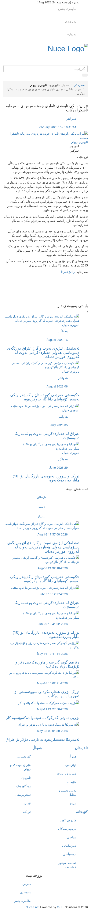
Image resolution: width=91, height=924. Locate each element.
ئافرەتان (81, 747)
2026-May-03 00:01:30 (52, 731)
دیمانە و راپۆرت (66, 773)
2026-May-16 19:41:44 (52, 653)
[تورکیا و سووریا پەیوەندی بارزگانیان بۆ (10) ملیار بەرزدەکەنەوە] (41, 445)
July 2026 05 (59, 425)
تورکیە (27, 811)
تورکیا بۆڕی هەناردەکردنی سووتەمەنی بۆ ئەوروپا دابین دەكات (47, 693)
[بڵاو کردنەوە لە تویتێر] (41, 286)
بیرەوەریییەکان (67, 828)
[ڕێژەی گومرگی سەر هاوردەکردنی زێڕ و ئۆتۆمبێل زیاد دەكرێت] (41, 644)
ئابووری (54, 85)
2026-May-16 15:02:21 (52, 683)
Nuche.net (32, 907)
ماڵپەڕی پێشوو (67, 8)
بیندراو (41, 516)
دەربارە (71, 34)
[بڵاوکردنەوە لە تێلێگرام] (41, 295)
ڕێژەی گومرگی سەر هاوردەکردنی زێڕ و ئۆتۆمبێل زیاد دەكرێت (47, 664)
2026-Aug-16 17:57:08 (52, 534)
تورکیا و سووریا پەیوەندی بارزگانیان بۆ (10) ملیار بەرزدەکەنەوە (46, 478)
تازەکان (41, 497)
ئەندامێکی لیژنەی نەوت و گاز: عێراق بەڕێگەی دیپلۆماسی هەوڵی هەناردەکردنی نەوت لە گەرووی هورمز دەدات (43, 352)
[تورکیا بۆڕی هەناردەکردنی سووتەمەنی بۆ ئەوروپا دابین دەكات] (41, 674)
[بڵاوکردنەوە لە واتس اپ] (41, 299)
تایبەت (41, 506)
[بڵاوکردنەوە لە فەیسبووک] (41, 282)
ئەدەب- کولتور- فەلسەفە (67, 864)
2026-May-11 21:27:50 (52, 709)
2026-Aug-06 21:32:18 (52, 568)
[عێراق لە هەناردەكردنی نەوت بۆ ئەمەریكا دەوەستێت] (45, 405)
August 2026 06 (57, 386)
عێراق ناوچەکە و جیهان (20, 767)
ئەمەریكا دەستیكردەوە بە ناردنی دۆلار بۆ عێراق (42, 739)
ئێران (27, 803)
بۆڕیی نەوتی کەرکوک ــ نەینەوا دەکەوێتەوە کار (42, 717)
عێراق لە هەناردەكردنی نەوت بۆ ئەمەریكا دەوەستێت (46, 435)
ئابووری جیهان (38, 85)
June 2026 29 (58, 467)
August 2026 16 (57, 339)
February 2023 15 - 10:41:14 (56, 127)
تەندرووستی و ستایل (67, 792)
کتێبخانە (71, 782)
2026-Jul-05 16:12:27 (53, 594)
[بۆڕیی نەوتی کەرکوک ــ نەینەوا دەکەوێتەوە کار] (48, 702)
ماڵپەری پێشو (22, 900)
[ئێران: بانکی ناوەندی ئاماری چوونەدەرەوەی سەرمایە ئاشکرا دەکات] (45, 135)
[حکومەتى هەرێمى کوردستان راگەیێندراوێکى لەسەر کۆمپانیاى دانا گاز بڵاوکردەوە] (41, 364)
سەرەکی (79, 85)
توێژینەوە (70, 765)
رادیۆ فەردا (68, 271)
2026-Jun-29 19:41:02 (53, 624)
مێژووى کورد (68, 820)
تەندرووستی (23, 794)
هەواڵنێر (71, 118)
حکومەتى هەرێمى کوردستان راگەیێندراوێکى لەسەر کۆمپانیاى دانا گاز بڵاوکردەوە (44, 396)
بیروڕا (72, 803)
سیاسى (71, 837)
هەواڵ (65, 85)
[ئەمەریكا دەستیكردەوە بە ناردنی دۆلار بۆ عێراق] (48, 724)
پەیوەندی (70, 21)
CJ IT (60, 907)
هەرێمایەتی (69, 845)
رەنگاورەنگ (23, 786)
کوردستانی (24, 756)
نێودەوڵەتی (69, 854)
